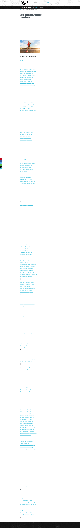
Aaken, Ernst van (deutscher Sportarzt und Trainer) (27, 69)
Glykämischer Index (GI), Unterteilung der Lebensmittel (28, 272)
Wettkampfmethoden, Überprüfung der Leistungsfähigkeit (28, 502)
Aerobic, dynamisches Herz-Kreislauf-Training (26, 77)
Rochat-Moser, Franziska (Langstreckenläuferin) (27, 399)
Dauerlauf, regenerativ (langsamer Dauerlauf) (26, 205)
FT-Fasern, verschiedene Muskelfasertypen (26, 252)
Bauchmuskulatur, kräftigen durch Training (26, 140)
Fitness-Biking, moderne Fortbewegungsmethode (27, 242)
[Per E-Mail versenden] (1, 169)
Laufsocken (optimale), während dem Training (26, 341)
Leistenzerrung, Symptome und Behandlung (26, 347)
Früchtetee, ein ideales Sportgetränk (25, 250)
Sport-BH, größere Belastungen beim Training (26, 423)
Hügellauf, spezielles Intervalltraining (25, 294)
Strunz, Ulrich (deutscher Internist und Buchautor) (27, 431)
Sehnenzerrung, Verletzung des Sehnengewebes (27, 417)
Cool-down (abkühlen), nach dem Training (26, 179)
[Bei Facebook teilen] (1, 161)
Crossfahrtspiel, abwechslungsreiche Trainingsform (27, 183)
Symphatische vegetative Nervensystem (25, 435)
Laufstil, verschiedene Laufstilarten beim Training (27, 343)
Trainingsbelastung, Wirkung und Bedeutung (26, 447)
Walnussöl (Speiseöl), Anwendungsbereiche (26, 496)
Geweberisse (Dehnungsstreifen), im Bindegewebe (27, 266)
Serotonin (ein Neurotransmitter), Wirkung (26, 413)
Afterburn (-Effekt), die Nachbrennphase (25, 79)
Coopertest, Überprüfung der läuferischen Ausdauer (27, 181)
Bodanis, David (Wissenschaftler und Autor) (26, 165)
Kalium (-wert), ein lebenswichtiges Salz (25, 316)
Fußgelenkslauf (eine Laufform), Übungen (26, 254)
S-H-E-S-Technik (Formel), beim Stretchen (26, 419)
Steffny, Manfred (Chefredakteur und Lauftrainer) (27, 425)
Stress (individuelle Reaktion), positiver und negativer (27, 427)
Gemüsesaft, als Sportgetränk (24, 262)
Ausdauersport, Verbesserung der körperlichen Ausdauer (28, 110)
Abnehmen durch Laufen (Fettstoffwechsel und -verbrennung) (29, 71)
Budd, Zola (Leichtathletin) (23, 171)
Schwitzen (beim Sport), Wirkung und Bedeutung (27, 411)
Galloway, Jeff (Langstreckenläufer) (25, 260)
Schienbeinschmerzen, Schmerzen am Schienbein (27, 407)
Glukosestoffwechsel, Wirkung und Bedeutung (26, 270)
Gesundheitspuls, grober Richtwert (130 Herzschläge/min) (28, 264)
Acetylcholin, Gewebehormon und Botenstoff (26, 73)
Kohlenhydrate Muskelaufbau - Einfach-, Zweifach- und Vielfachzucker (30, 329)
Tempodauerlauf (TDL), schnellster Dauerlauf (26, 441)
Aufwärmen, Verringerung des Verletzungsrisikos (27, 100)
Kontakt (41, 7)
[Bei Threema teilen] (1, 167)
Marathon (25, 7)
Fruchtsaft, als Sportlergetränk (24, 248)
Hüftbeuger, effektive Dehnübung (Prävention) (26, 292)
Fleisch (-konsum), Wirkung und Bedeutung (26, 246)
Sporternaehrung (31, 7)
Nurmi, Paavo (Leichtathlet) (24, 369)
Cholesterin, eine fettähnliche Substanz (25, 177)
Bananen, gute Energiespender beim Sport (26, 136)
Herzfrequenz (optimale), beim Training (25, 286)
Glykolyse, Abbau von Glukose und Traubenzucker (27, 268)
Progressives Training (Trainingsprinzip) (25, 387)
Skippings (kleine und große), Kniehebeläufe (26, 421)
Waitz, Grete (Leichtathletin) (24, 494)
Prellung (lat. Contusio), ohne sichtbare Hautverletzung (28, 385)
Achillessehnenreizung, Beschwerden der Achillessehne (28, 75)
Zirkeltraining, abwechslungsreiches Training (26, 512)
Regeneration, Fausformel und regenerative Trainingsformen (28, 397)
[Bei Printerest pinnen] (1, 159)
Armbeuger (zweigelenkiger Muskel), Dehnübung (27, 102)
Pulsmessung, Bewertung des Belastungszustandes (27, 391)
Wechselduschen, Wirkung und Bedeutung (26, 498)
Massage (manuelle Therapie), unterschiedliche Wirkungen (28, 359)
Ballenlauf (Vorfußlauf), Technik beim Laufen (26, 134)
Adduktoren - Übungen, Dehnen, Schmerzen (26, 81)
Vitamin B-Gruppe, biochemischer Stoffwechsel (27, 486)
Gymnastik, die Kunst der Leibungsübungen (26, 276)
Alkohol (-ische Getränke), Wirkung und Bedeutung (27, 85)
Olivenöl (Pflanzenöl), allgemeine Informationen (27, 375)
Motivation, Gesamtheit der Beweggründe (26, 361)
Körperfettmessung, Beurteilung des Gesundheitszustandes (28, 331)
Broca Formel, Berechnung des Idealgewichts (26, 169)
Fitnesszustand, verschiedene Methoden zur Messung (28, 244)
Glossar (36, 7)
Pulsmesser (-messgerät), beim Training (25, 389)
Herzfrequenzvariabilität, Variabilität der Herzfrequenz (27, 288)
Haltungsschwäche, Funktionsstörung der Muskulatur (27, 284)
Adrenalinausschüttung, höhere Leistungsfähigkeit (27, 83)
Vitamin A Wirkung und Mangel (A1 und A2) (26, 484)
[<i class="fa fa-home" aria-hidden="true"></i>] (20, 9)
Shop (39, 7)
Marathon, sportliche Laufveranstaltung (25, 357)
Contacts (59, 525)
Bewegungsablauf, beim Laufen (24, 157)
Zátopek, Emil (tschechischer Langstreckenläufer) (27, 510)
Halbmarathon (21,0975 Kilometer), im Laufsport (27, 282)
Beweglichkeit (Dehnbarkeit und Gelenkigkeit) (26, 155)
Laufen (22, 7)
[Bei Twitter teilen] (1, 163)
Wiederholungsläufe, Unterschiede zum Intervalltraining (28, 504)
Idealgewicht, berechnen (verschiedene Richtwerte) (27, 304)
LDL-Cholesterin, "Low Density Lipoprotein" (26, 345)
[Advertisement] (33, 26)
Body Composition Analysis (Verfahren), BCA (26, 167)
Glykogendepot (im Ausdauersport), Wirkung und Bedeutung (28, 274)
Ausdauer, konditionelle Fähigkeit (24, 108)
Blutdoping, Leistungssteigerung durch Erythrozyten (27, 163)
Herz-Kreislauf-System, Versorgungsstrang (26, 290)
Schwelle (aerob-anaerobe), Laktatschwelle (26, 409)
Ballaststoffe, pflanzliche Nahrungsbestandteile (26, 132)
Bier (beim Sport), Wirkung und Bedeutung (26, 159)
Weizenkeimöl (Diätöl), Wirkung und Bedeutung (27, 500)
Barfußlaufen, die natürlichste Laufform (25, 138)
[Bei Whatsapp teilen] (1, 165)
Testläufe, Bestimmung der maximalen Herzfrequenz (27, 445)
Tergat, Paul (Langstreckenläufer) (24, 443)
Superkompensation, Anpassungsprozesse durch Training (28, 433)
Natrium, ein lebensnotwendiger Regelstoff (26, 367)
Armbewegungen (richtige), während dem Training (27, 104)
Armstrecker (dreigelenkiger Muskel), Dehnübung (27, 106)
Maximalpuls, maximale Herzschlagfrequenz (26, 355)
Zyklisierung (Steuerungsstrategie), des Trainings (27, 514)
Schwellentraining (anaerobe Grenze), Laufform (27, 415)
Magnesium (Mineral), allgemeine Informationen (27, 353)
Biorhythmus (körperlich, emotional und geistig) (26, 161)
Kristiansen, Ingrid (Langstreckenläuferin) (26, 333)
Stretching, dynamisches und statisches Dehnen (27, 429)
